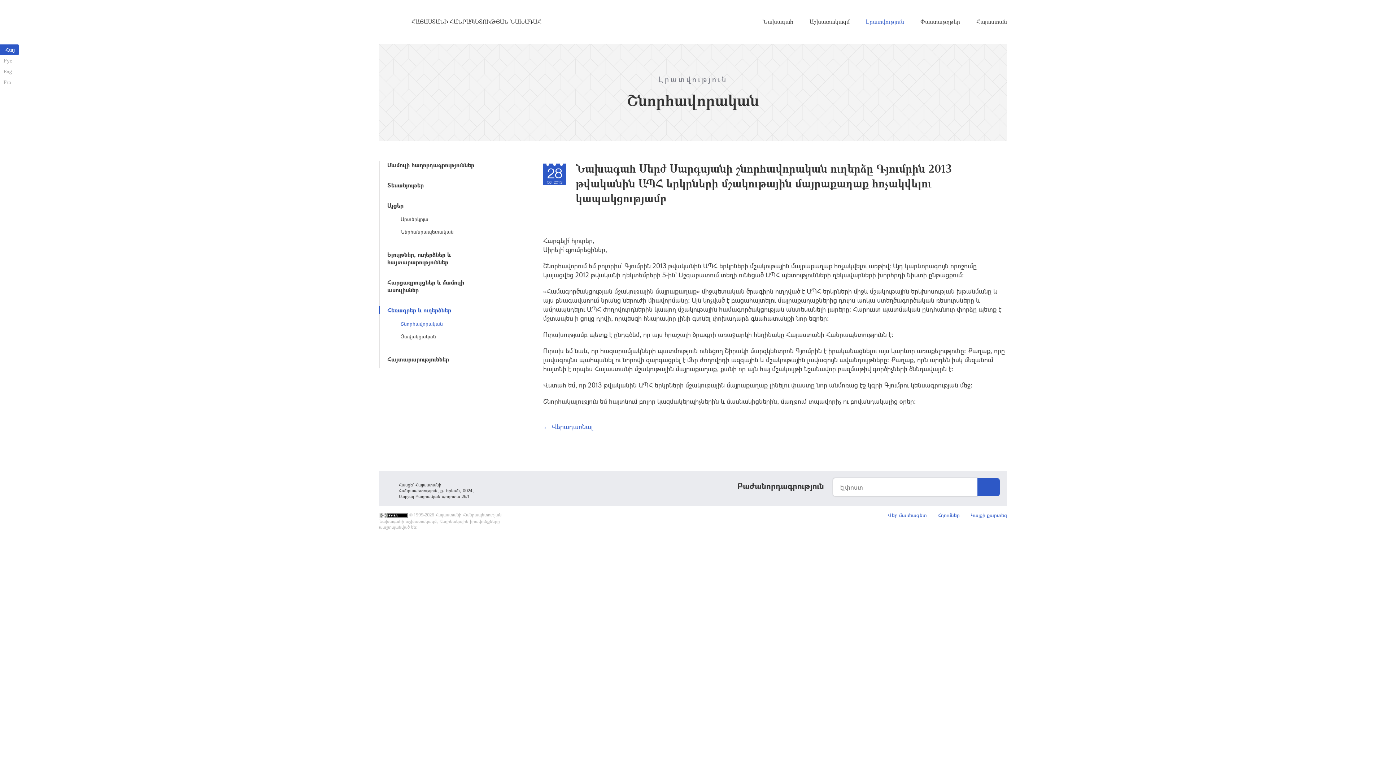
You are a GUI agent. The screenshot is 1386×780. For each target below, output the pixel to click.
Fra (7, 82)
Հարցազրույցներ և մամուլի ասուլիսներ (425, 286)
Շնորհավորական (422, 323)
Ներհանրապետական (427, 231)
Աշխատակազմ (830, 22)
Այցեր (395, 205)
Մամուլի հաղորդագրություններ (430, 165)
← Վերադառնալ (568, 426)
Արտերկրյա (414, 219)
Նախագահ (778, 22)
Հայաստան (991, 22)
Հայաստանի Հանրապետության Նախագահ (476, 22)
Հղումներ (949, 515)
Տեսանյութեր (405, 185)
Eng (8, 71)
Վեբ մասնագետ (907, 515)
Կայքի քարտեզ (989, 515)
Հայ (10, 49)
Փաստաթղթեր (940, 22)
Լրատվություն (885, 22)
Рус (8, 60)
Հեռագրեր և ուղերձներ (419, 310)
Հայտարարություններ (418, 359)
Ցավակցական (418, 336)
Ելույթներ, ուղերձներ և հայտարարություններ (419, 258)
